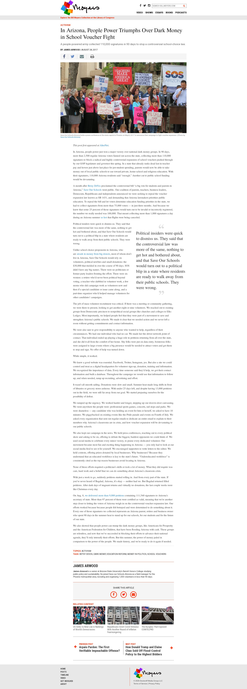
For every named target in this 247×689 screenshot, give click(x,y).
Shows (149, 12)
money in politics (136, 554)
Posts (63, 672)
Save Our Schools (93, 189)
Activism (86, 551)
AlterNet (104, 145)
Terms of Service (140, 684)
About (63, 684)
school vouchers (156, 554)
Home (63, 669)
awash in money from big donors (93, 253)
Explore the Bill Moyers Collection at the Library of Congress (87, 17)
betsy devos (86, 554)
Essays (159, 12)
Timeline (64, 675)
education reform (116, 554)
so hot (104, 217)
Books (169, 12)
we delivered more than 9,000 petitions (104, 495)
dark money (100, 554)
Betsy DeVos (94, 185)
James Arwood (72, 50)
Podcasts (181, 12)
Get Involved (66, 681)
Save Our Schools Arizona (70, 137)
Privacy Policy (154, 684)
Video (139, 12)
